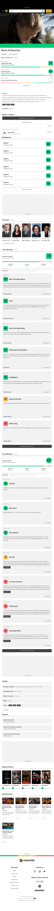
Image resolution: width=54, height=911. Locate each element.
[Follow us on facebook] (35, 872)
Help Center (14, 873)
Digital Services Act (14, 882)
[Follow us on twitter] (44, 872)
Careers (14, 876)
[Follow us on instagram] (39, 872)
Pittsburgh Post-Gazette (15, 350)
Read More (7, 567)
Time (8, 301)
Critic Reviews (7, 250)
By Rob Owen (6, 367)
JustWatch (49, 125)
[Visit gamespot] (39, 882)
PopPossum (11, 606)
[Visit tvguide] (39, 887)
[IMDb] (34, 898)
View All (12, 219)
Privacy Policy (14, 879)
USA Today (10, 423)
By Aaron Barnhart (7, 416)
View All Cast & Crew (8, 243)
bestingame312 (13, 630)
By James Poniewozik (8, 318)
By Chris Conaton (7, 392)
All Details (5, 710)
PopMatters (11, 377)
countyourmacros (13, 581)
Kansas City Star (12, 399)
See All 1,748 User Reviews (27, 650)
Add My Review (27, 85)
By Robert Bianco (7, 441)
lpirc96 (9, 557)
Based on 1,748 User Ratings (8, 73)
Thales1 (9, 483)
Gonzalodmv (11, 532)
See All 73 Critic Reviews (27, 446)
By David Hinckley (7, 293)
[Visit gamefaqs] (39, 891)
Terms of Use (14, 885)
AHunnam (10, 508)
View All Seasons (12, 54)
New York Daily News (14, 279)
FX (11, 45)
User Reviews (7, 454)
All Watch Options (27, 122)
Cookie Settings (14, 888)
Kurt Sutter (11, 108)
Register (49, 11)
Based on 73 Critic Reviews (7, 65)
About (14, 870)
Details (4, 681)
